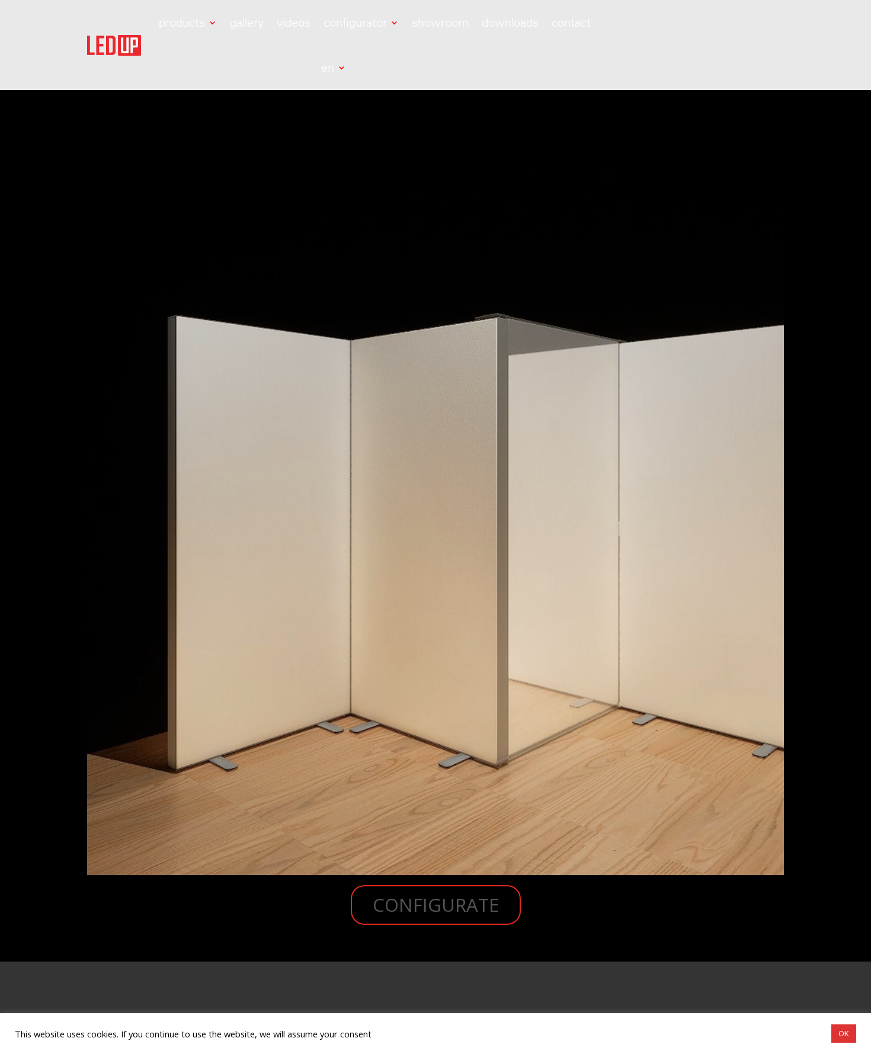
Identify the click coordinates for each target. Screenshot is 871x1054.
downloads (510, 22)
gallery (247, 22)
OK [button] (843, 1033)
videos (293, 22)
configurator (355, 22)
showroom (440, 22)
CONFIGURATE (436, 904)
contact (571, 22)
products (182, 22)
